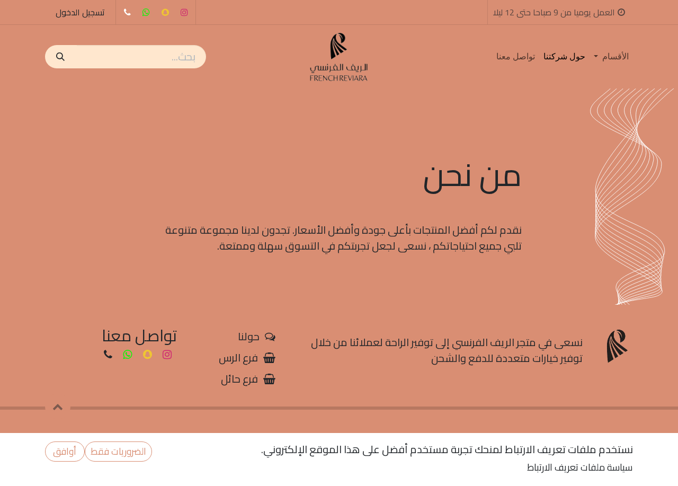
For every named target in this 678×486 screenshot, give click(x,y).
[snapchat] (165, 12)
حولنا (249, 336)
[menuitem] (611, 56)
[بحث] (61, 56)
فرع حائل (239, 378)
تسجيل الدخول (80, 12)
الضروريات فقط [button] (118, 451)
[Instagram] (184, 12)
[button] (57, 406)
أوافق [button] (64, 451)
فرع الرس (238, 357)
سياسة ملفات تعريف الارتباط (579, 467)
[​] (127, 12)
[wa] (146, 12)
